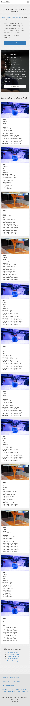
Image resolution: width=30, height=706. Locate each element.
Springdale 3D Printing (13, 656)
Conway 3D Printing (12, 661)
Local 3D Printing (5, 17)
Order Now (15, 43)
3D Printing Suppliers (8, 685)
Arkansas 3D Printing (16, 17)
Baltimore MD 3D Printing (18, 693)
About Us (5, 678)
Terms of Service (14, 678)
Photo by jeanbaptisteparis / (21, 89)
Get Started (15, 86)
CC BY (27, 89)
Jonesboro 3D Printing (13, 659)
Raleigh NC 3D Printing (13, 691)
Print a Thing (6, 1)
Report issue (16, 681)
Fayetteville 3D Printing (13, 652)
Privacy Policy (6, 681)
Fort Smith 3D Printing (13, 654)
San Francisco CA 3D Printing (10, 689)
